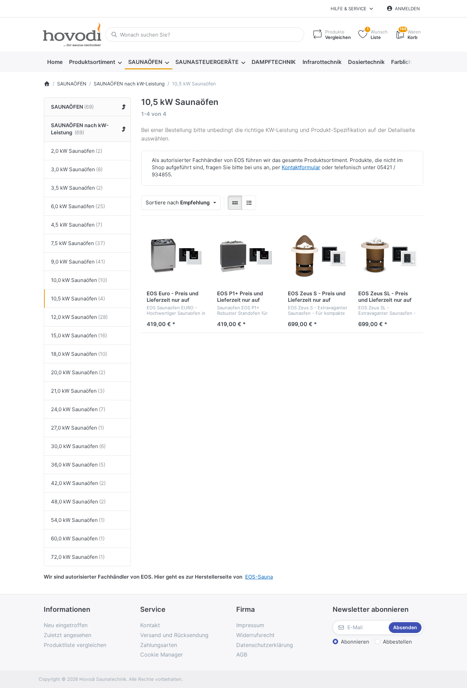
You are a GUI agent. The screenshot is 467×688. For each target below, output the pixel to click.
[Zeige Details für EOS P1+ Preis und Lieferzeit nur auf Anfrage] (247, 256)
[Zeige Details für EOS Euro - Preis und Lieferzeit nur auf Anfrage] (176, 256)
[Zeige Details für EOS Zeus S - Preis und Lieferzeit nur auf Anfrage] (317, 256)
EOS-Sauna (259, 577)
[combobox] (204, 34)
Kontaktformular (301, 167)
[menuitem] (55, 62)
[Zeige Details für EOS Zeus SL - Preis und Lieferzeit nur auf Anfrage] (388, 256)
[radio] (235, 202)
